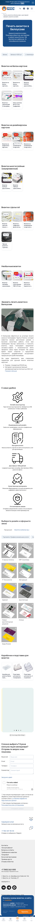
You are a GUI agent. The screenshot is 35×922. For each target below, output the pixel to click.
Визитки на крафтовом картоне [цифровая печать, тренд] (5, 145)
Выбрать (9, 551)
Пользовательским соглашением (12, 805)
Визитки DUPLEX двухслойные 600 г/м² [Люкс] (28, 84)
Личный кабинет (7, 848)
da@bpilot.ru (5, 882)
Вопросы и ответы (7, 850)
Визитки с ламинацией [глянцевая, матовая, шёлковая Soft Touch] (6, 104)
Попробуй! (5, 855)
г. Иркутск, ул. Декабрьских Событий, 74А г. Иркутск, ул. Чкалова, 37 (15, 877)
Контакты (4, 845)
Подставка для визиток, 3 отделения (28, 676)
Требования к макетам (9, 852)
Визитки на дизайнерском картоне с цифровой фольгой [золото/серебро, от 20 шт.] (28, 145)
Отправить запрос (17, 809)
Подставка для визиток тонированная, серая (17, 676)
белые (5, 55)
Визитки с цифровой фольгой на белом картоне (16, 225)
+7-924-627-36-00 (7, 831)
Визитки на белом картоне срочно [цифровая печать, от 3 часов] (6, 84)
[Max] (27, 8)
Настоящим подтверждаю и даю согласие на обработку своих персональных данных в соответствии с (17, 797)
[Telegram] (24, 8)
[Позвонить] (20, 8)
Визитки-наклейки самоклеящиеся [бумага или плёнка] (6, 284)
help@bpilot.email (7, 822)
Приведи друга (6, 859)
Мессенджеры (5, 871)
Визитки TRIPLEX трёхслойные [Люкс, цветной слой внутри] (17, 186)
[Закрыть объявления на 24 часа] (33, 2)
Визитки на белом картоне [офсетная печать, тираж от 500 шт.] (17, 84)
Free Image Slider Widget (18, 735)
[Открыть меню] (32, 8)
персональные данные (9, 905)
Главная (3, 13)
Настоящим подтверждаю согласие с (14, 804)
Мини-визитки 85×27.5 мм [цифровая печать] (17, 104)
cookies (12, 903)
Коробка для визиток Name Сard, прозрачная (6, 676)
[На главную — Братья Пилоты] (8, 8)
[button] (17, 3)
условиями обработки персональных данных (14, 799)
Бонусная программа (8, 857)
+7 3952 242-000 (8, 869)
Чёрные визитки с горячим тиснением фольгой (5, 245)
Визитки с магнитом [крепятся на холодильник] (28, 284)
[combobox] (22, 530)
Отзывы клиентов (7, 862)
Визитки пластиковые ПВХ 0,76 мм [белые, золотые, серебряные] (17, 284)
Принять (24, 912)
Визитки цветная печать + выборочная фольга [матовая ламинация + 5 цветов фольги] (6, 225)
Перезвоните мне (13, 871)
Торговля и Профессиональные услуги (16, 537)
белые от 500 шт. (16, 55)
